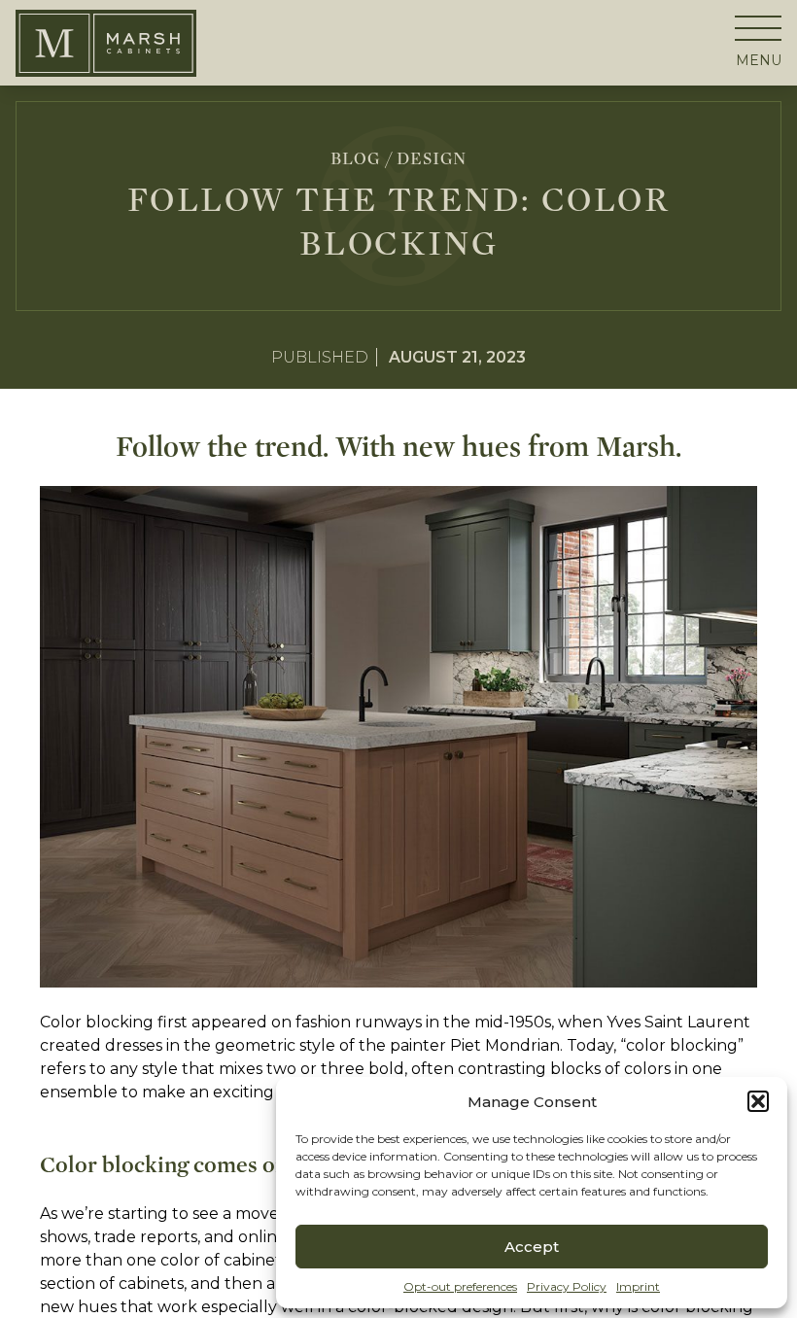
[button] (758, 1101)
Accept (531, 1246)
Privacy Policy (566, 1286)
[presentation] (758, 39)
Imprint (638, 1286)
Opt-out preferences (460, 1286)
